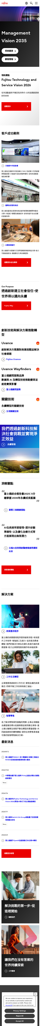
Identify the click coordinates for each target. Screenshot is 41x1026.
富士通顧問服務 (13, 389)
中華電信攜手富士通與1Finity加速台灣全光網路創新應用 (22, 777)
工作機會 (12, 971)
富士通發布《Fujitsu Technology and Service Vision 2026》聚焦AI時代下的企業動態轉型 (21, 800)
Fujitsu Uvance (13, 359)
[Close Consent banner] (35, 994)
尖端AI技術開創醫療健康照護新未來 (23, 550)
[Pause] (38, 18)
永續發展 (11, 444)
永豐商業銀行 (10, 245)
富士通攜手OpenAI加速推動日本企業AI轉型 (21, 840)
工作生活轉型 (12, 677)
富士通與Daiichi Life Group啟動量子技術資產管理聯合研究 (21, 818)
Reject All (19, 1016)
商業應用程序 (12, 631)
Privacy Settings (19, 1011)
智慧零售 (10, 716)
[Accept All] (9, 1005)
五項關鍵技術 (12, 411)
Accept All (20, 1021)
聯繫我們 (12, 917)
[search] (31, 3)
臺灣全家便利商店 (11, 205)
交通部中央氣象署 (11, 166)
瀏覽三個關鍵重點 (17, 510)
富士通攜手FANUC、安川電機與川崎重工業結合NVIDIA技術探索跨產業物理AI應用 (22, 758)
